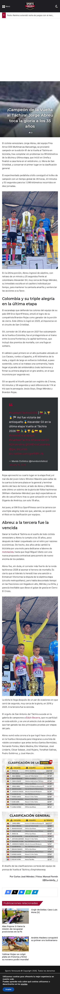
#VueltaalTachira (19, 440)
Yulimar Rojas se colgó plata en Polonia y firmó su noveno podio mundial (15, 957)
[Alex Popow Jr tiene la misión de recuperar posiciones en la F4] (15, 916)
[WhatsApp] (27, 892)
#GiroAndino (17, 444)
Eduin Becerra (33, 717)
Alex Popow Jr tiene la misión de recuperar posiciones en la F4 (13, 929)
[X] (14, 892)
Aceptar (8, 989)
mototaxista (8, 552)
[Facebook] (7, 892)
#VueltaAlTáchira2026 (23, 412)
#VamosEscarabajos (22, 435)
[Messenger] (21, 892)
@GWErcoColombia (37, 444)
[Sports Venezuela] (30, 6)
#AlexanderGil (40, 440)
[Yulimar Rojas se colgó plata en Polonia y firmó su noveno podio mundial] (15, 944)
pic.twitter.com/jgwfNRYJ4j (26, 453)
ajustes (24, 984)
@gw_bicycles (18, 449)
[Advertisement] (30, 50)
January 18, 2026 (17, 464)
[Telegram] (34, 892)
